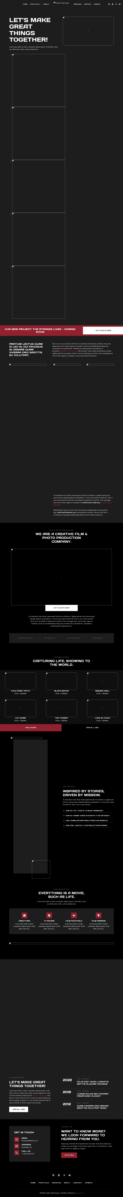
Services (77, 4)
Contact (87, 4)
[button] (88, 31)
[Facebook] (109, 4)
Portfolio (44, 1183)
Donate (97, 4)
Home (25, 4)
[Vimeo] (116, 4)
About (46, 4)
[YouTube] (119, 4)
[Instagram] (112, 4)
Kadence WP (79, 1193)
